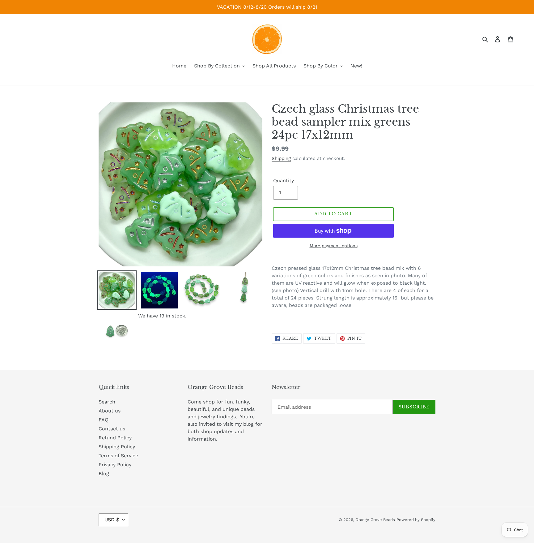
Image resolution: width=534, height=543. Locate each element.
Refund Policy (115, 438)
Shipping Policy (117, 447)
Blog (104, 473)
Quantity (283, 180)
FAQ (103, 420)
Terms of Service (118, 456)
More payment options (334, 245)
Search (107, 402)
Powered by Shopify (415, 519)
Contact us (112, 429)
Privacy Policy (115, 465)
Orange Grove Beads (375, 519)
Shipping (281, 158)
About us (110, 411)
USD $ (111, 520)
